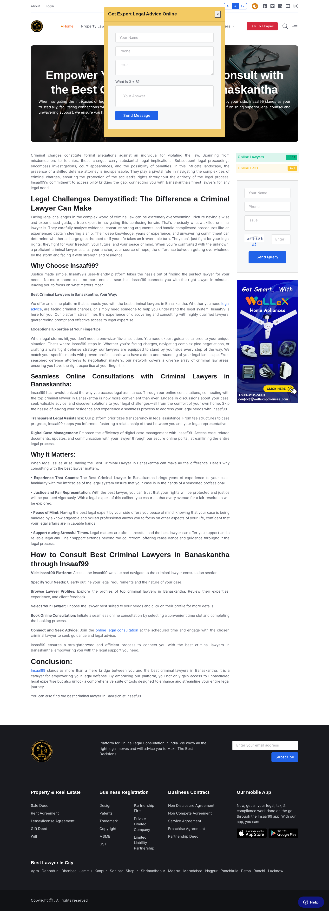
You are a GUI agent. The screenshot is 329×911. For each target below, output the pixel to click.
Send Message (136, 115)
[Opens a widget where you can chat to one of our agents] (311, 903)
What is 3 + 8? (127, 81)
